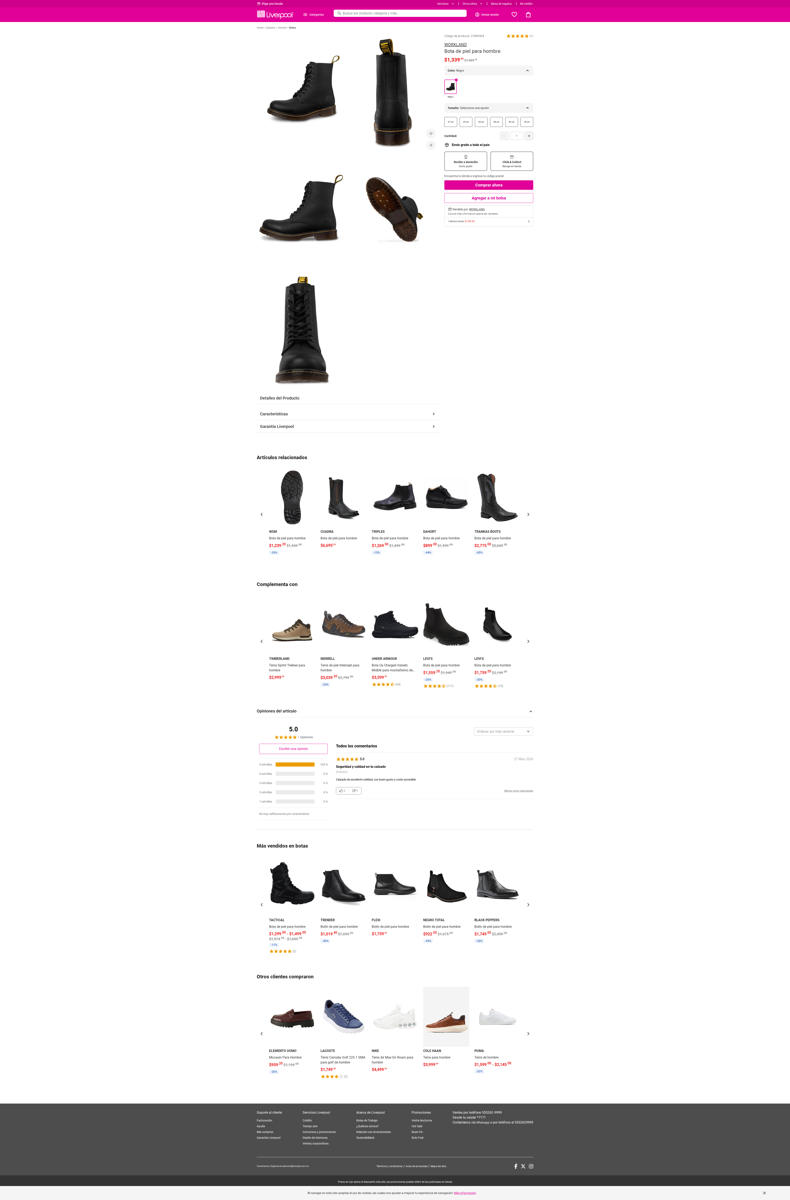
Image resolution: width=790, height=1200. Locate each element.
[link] (292, 511)
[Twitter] (523, 1166)
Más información (465, 1193)
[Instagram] (531, 1166)
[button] (517, 36)
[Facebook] (515, 1166)
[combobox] (503, 731)
